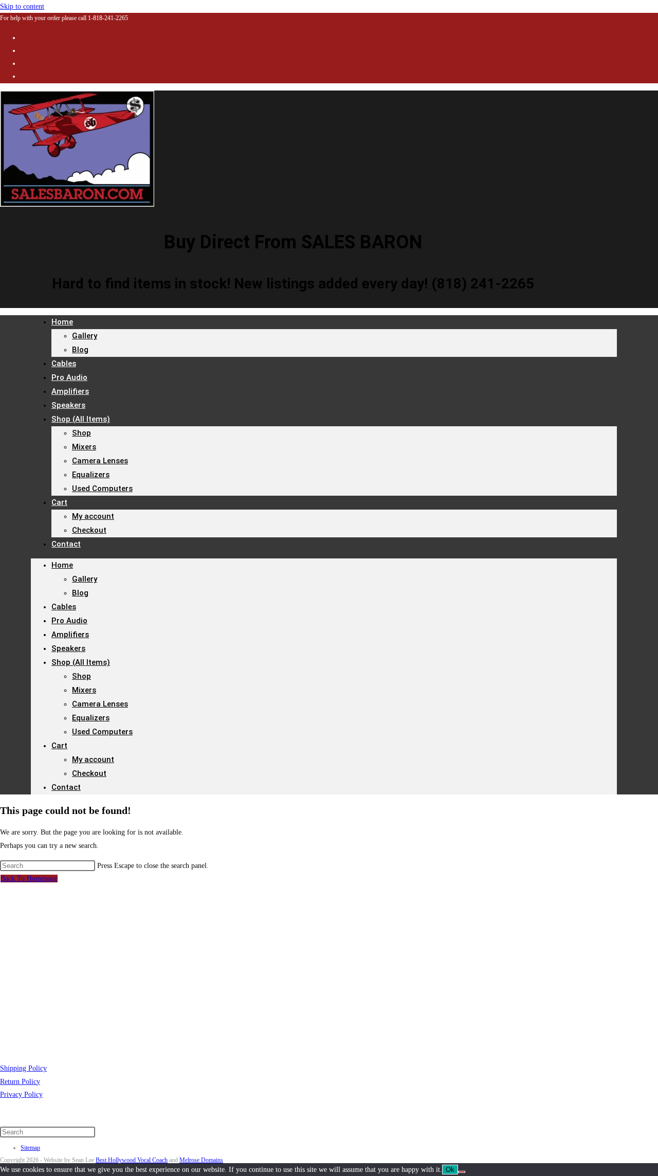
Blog (80, 349)
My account (93, 516)
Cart (59, 502)
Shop (81, 433)
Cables (63, 606)
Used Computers (102, 488)
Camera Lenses (100, 460)
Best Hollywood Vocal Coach (132, 1160)
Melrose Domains (201, 1160)
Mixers (84, 446)
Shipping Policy (23, 1068)
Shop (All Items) (80, 419)
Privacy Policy (21, 1094)
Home (62, 322)
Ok (450, 1169)
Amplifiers (70, 634)
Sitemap (30, 1147)
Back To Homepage (29, 878)
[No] (461, 1172)
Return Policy (20, 1081)
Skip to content (22, 6)
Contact (66, 544)
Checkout (89, 530)
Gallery (84, 335)
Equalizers (90, 474)
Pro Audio (69, 620)
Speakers (68, 648)
